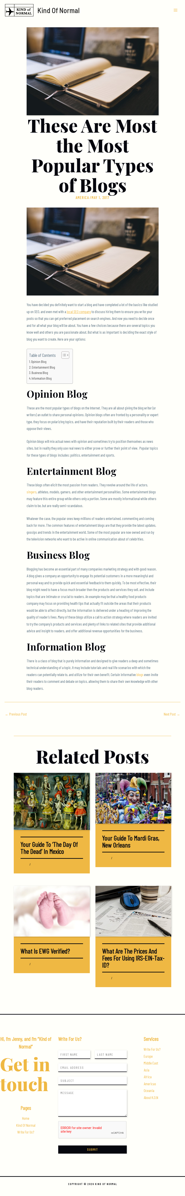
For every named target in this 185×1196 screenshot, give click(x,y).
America (82, 197)
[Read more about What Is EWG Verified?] (52, 911)
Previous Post (16, 714)
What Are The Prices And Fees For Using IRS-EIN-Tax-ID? (133, 958)
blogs (140, 674)
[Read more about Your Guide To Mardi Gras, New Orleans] (133, 798)
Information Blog (42, 378)
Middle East (151, 1063)
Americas (150, 1084)
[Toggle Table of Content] (63, 355)
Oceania (149, 1090)
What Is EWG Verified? (45, 951)
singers (32, 492)
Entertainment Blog (43, 367)
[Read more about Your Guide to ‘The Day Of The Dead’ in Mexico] (52, 801)
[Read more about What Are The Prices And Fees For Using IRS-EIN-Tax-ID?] (133, 911)
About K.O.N (151, 1097)
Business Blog (40, 373)
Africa (148, 1077)
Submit (92, 1149)
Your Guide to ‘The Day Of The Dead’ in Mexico (49, 847)
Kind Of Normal (58, 10)
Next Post (172, 714)
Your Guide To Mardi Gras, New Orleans (130, 841)
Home (25, 1118)
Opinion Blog (38, 362)
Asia (146, 1070)
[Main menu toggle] (175, 10)
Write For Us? (25, 1132)
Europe (148, 1056)
